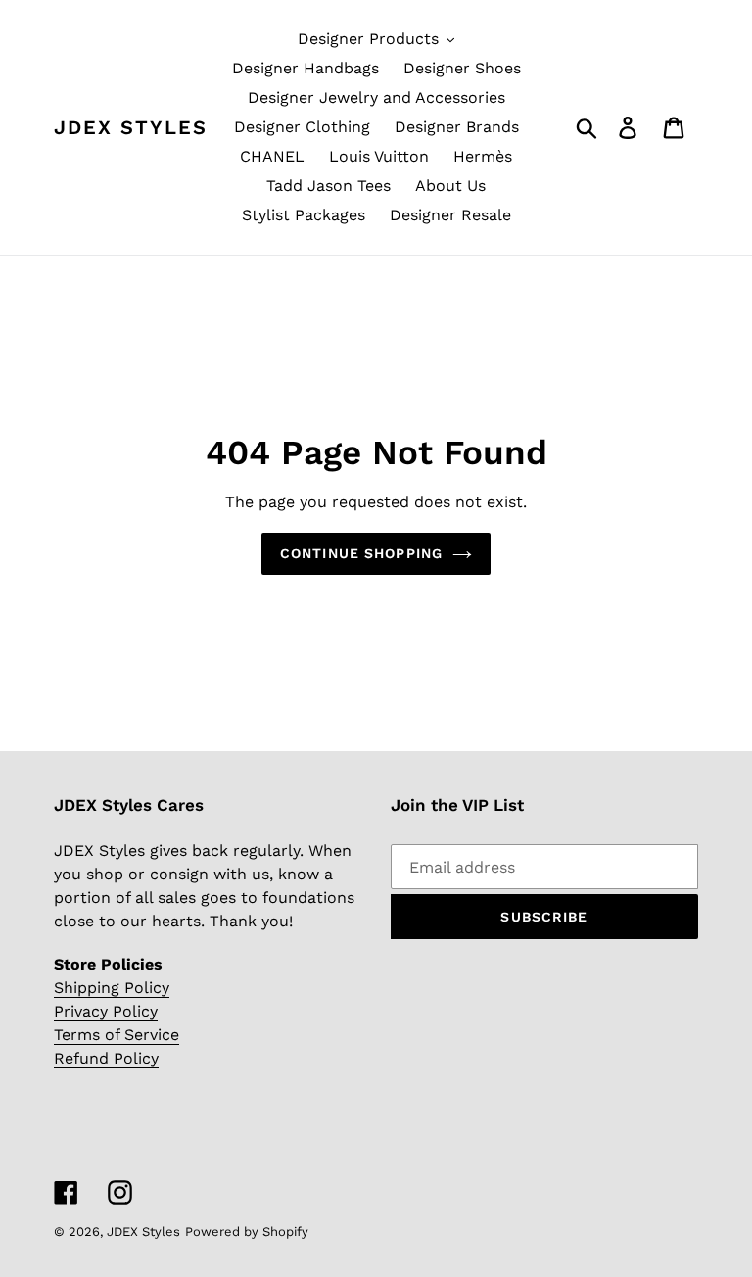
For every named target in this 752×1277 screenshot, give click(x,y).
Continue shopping (361, 553)
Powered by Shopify (246, 1231)
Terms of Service (116, 1034)
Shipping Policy (111, 987)
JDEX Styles (131, 127)
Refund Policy (106, 1058)
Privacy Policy (106, 1011)
